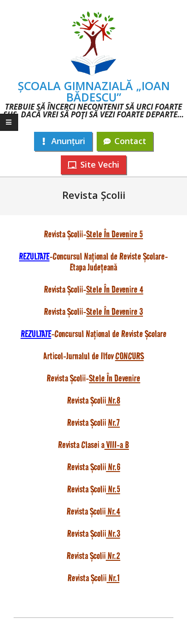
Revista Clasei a (93, 444)
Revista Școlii (93, 400)
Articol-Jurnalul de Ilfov (94, 356)
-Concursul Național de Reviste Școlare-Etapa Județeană (93, 261)
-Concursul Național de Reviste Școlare (94, 334)
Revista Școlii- (93, 378)
